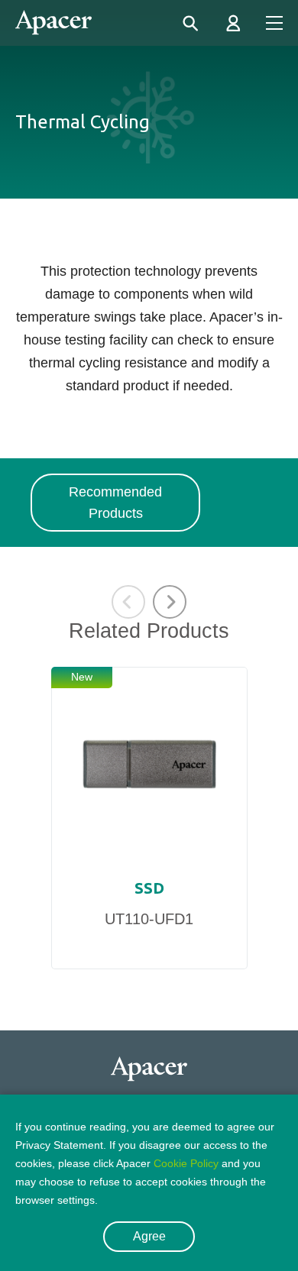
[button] (169, 602)
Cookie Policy (186, 1163)
